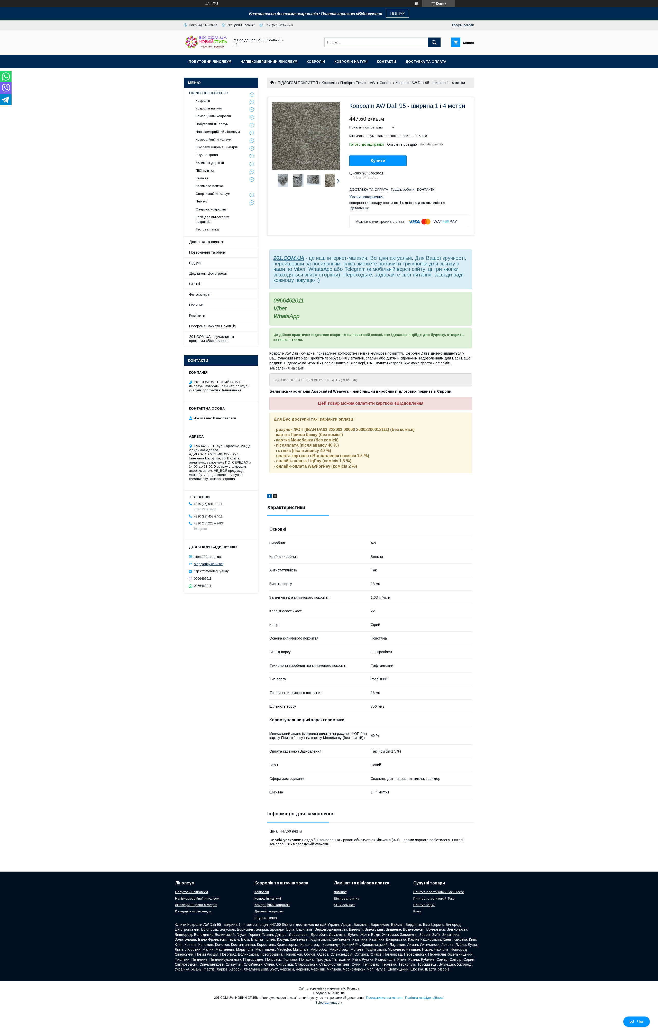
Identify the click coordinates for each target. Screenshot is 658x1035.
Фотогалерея (200, 294)
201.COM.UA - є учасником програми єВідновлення (211, 339)
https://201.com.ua (207, 556)
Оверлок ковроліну (211, 209)
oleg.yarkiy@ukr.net (208, 564)
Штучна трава (207, 155)
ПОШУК (397, 14)
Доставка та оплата (425, 61)
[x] (275, 497)
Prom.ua (353, 988)
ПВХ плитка (205, 170)
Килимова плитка (209, 186)
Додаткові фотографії (208, 273)
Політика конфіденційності (424, 998)
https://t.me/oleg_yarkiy (211, 571)
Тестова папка (207, 229)
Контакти (386, 61)
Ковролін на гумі (351, 61)
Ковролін (316, 61)
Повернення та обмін (207, 252)
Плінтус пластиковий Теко (434, 898)
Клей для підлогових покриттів (212, 219)
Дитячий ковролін (268, 911)
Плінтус (202, 201)
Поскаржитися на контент (384, 998)
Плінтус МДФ (424, 905)
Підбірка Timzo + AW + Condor (366, 83)
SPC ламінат (344, 905)
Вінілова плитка (346, 898)
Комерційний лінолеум (213, 139)
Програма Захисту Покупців (212, 326)
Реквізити (197, 315)
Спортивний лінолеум (213, 194)
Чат (640, 1022)
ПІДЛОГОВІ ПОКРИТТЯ (298, 83)
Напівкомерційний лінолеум (269, 61)
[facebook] (269, 497)
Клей (417, 911)
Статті (194, 284)
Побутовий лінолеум (210, 61)
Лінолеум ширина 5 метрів (217, 147)
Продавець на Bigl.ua (329, 993)
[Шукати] (434, 42)
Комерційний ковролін (213, 116)
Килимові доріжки (210, 163)
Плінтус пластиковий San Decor (438, 892)
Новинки (196, 305)
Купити (378, 161)
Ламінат (202, 178)
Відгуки (195, 263)
